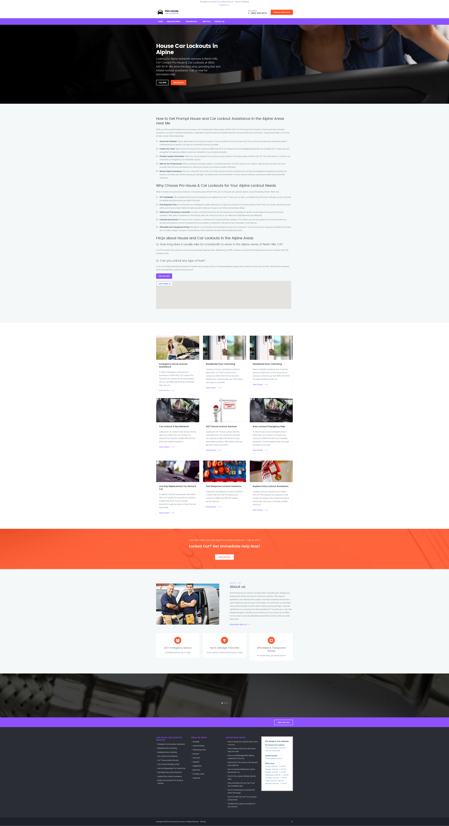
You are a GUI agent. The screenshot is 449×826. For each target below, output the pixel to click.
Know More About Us (238, 624)
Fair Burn (196, 754)
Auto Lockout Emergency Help (168, 764)
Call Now (162, 83)
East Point (196, 770)
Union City (196, 758)
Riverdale (196, 742)
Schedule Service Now (281, 12)
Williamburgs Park (199, 750)
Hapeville (196, 762)
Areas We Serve (173, 21)
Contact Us (223, 5)
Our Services (191, 21)
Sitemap (203, 822)
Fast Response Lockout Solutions (170, 772)
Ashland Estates (198, 746)
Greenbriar (196, 778)
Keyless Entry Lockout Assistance (170, 776)
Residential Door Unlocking (167, 748)
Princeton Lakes (198, 774)
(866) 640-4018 (259, 13)
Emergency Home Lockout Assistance (171, 744)
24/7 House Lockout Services (168, 760)
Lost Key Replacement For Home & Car (171, 768)
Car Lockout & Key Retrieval (167, 756)
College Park (197, 766)
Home (160, 21)
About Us (206, 21)
